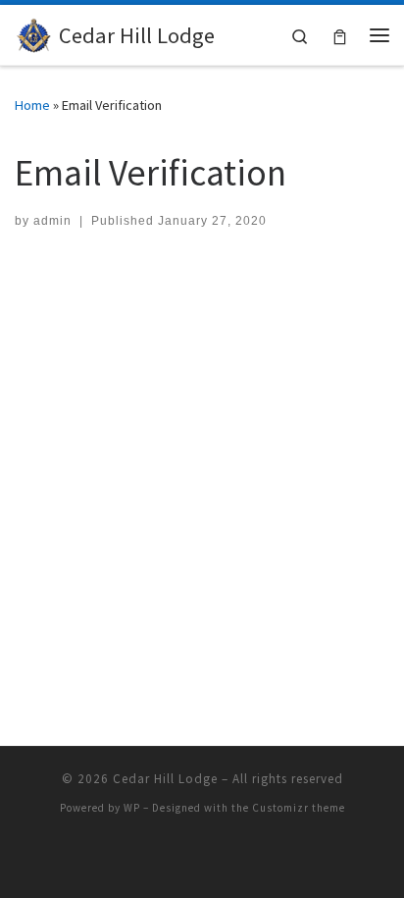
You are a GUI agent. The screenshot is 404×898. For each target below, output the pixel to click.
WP (132, 808)
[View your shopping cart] (340, 35)
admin (52, 221)
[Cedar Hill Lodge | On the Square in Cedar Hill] (33, 32)
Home (32, 105)
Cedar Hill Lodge (165, 778)
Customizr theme (298, 808)
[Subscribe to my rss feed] (202, 860)
